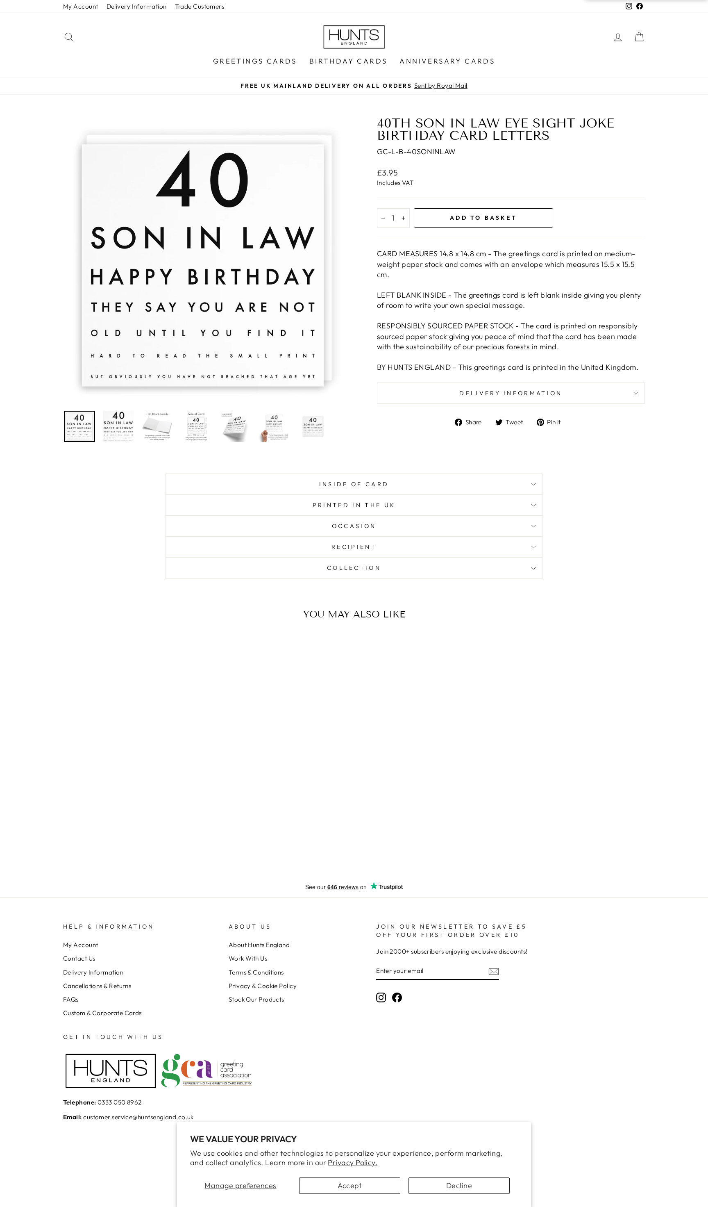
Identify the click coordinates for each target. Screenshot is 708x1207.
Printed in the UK (354, 505)
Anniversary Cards (447, 61)
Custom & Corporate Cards (102, 1013)
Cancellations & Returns (97, 986)
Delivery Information (137, 6)
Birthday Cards (348, 61)
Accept (350, 1185)
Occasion (354, 526)
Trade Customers (200, 6)
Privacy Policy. (352, 1162)
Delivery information (510, 393)
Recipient (354, 547)
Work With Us (248, 958)
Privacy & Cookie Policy (263, 986)
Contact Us (79, 958)
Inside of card (354, 484)
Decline (459, 1185)
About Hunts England (259, 945)
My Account (80, 6)
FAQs (71, 999)
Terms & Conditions (256, 972)
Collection (354, 568)
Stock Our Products (256, 999)
